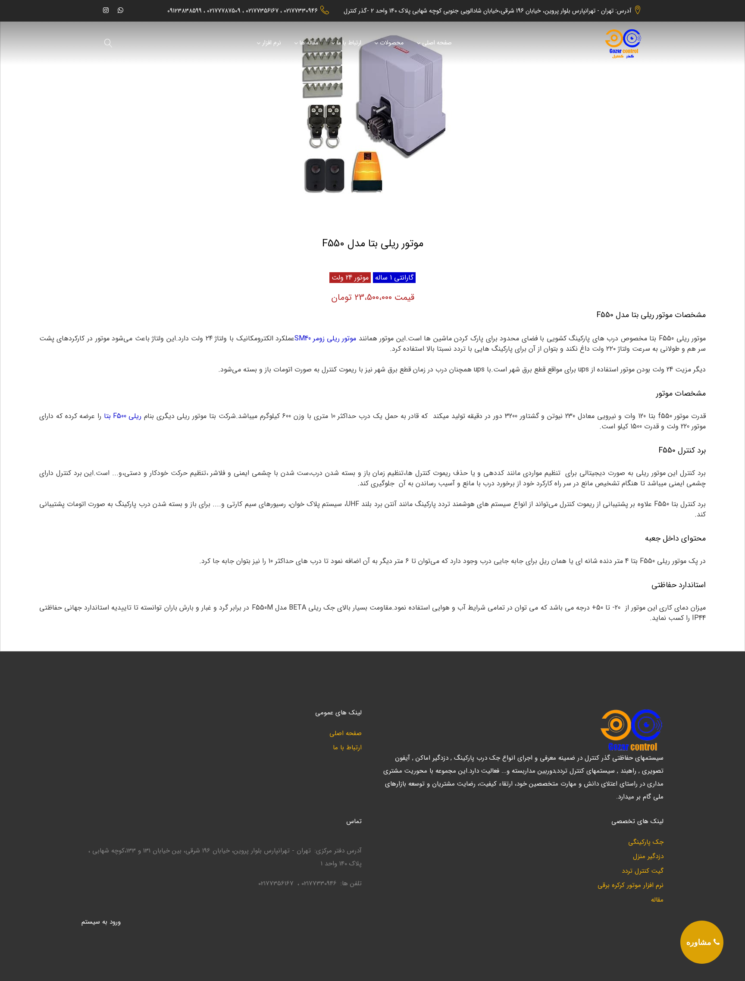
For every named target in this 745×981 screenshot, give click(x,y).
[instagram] (106, 10)
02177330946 (301, 11)
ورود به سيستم (101, 922)
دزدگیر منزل (648, 857)
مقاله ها (309, 43)
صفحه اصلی (437, 43)
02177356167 (262, 11)
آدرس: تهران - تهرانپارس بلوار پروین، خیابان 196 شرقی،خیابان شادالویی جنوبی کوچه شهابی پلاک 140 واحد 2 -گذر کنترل (487, 11)
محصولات (392, 43)
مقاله (657, 900)
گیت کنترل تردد (643, 871)
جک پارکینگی (646, 842)
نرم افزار (271, 43)
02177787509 (224, 11)
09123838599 (184, 11)
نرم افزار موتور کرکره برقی (631, 885)
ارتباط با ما (349, 43)
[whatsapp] (120, 10)
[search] (108, 43)
